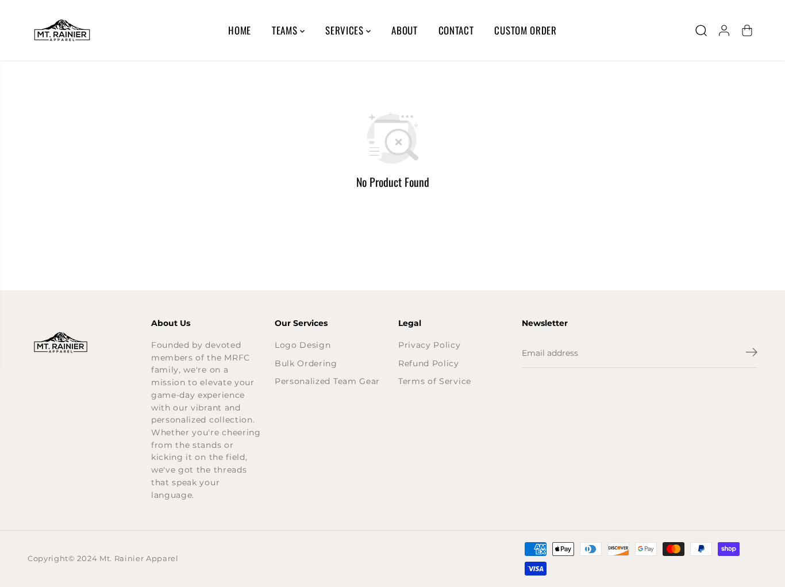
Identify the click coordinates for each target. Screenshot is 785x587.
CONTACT (456, 30)
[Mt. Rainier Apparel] (62, 30)
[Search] (701, 30)
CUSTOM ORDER (525, 30)
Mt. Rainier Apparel (139, 558)
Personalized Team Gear (327, 381)
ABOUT (404, 30)
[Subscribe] (751, 353)
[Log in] (724, 30)
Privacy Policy (429, 345)
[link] (84, 342)
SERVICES (345, 30)
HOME (239, 30)
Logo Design (302, 345)
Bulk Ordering (306, 363)
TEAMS (286, 30)
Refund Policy (428, 363)
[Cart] (747, 30)
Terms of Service (434, 381)
